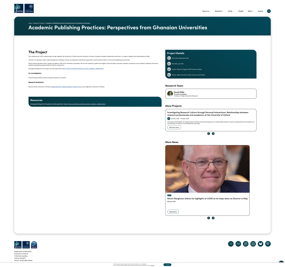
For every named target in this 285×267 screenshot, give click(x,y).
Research (218, 11)
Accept (167, 264)
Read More (173, 212)
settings (152, 265)
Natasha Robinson (67, 87)
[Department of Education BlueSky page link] (260, 244)
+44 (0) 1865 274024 (25, 260)
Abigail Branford (56, 87)
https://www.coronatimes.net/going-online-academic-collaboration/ (83, 68)
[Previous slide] (208, 133)
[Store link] (231, 244)
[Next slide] (213, 133)
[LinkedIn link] (253, 244)
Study (230, 11)
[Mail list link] (238, 244)
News (250, 11)
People (240, 11)
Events (260, 11)
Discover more (174, 127)
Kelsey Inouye (77, 87)
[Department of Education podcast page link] (268, 244)
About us (205, 11)
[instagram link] (245, 244)
